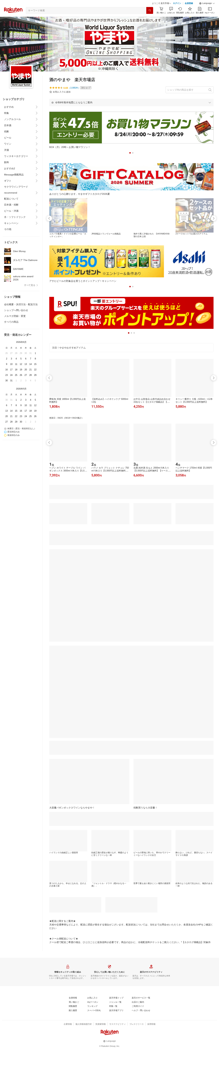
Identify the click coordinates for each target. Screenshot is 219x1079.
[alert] (131, 102)
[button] (207, 3)
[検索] (149, 10)
